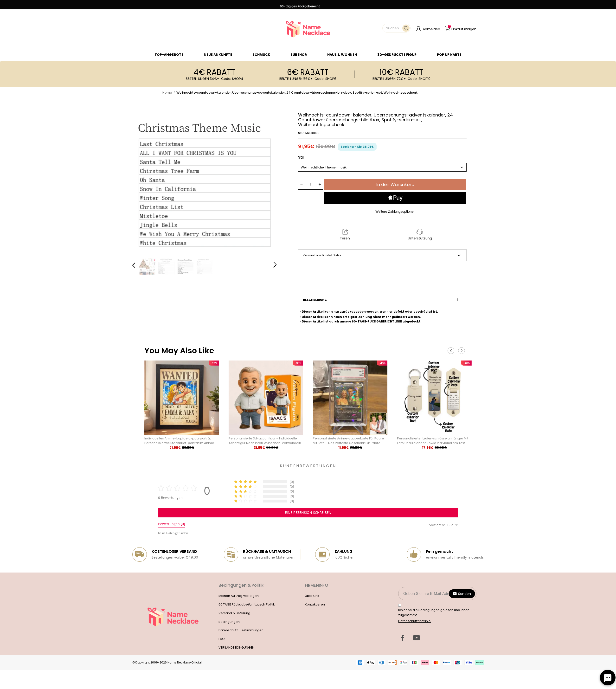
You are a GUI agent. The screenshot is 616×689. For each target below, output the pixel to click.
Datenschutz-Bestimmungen (240, 630)
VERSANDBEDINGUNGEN (236, 647)
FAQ (221, 639)
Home (167, 92)
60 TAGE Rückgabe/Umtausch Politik (246, 604)
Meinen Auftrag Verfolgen (238, 595)
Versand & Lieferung (234, 613)
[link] (261, 54)
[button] (396, 28)
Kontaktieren (315, 604)
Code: (232, 78)
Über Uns (312, 595)
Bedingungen (229, 621)
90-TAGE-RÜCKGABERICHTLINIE (377, 321)
